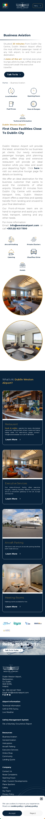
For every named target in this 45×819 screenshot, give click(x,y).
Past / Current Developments (14, 781)
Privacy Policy (8, 794)
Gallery (5, 788)
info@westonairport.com (24, 225)
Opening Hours (8, 778)
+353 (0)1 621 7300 (17, 228)
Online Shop (7, 753)
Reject (33, 813)
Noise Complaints (9, 775)
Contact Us (7, 771)
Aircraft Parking (8, 746)
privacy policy (31, 806)
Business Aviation (9, 737)
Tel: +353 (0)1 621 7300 (11, 690)
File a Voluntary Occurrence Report (17, 724)
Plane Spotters (8, 784)
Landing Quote (8, 760)
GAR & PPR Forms (10, 709)
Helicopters (7, 743)
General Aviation (9, 740)
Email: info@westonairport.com (15, 693)
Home (5, 83)
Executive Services (10, 750)
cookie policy (17, 806)
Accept (12, 813)
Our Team (6, 791)
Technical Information (11, 706)
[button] (41, 799)
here (36, 168)
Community (7, 756)
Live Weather (8, 712)
